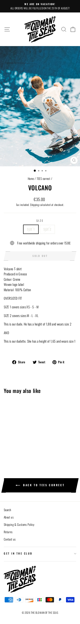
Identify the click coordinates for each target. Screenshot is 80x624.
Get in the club (18, 553)
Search (7, 510)
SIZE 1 (31, 229)
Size (40, 220)
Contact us (10, 539)
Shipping (34, 205)
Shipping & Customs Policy (19, 524)
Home (31, 178)
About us (9, 517)
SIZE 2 (47, 229)
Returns (8, 532)
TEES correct (43, 178)
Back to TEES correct (43, 485)
